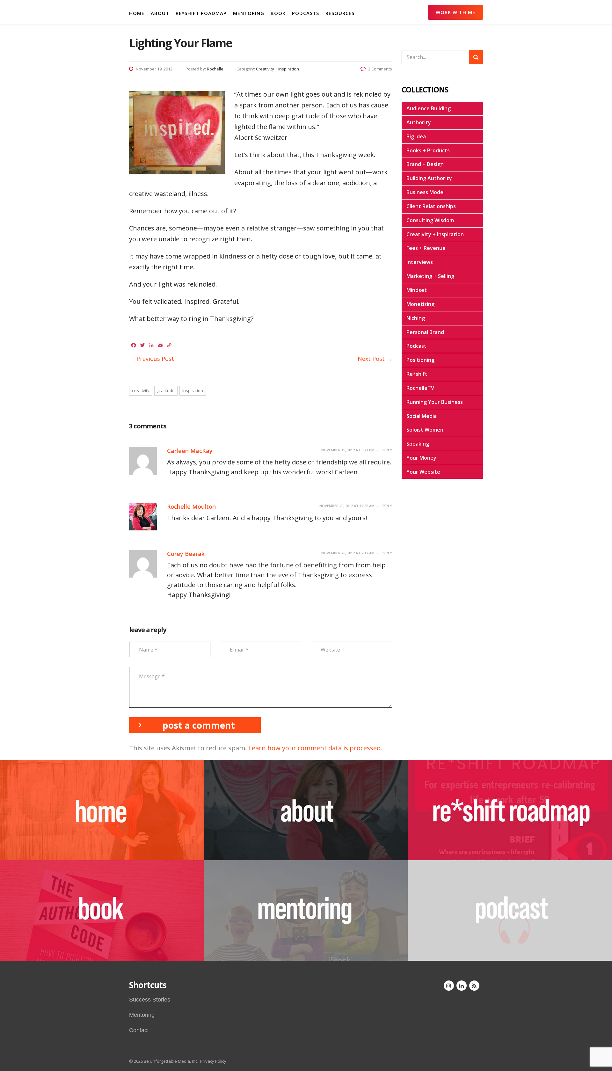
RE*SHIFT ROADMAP (201, 13)
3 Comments (380, 69)
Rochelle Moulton (191, 506)
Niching (415, 318)
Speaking (417, 443)
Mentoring (142, 1015)
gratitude (166, 390)
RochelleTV (420, 387)
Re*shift (416, 373)
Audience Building (428, 108)
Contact (139, 1030)
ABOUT (160, 13)
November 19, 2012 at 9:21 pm (348, 450)
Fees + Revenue (426, 247)
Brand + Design (425, 164)
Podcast (416, 345)
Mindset (416, 290)
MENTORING (248, 13)
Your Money (421, 457)
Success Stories (149, 999)
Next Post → (375, 358)
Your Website (423, 471)
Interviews (419, 262)
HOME (136, 13)
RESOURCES (339, 13)
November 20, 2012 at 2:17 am (348, 552)
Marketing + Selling (430, 276)
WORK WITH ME (455, 12)
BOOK (278, 13)
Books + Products (428, 150)
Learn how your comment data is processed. (315, 748)
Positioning (420, 359)
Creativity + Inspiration (435, 234)
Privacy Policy (213, 1061)
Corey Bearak (186, 553)
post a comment (199, 725)
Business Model (425, 192)
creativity (140, 390)
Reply (386, 450)
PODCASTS (305, 13)
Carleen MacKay (190, 451)
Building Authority (429, 178)
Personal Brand (425, 332)
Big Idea (416, 136)
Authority (418, 122)
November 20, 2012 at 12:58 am (347, 505)
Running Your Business (434, 401)
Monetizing (420, 304)
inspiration (192, 390)
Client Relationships (431, 206)
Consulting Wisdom (430, 220)
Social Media (421, 415)
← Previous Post (151, 358)
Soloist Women (424, 429)
